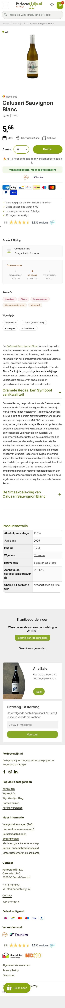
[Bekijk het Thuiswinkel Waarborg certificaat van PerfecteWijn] (12, 955)
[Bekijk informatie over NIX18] (33, 955)
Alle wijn (17, 23)
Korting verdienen (12, 807)
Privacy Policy (10, 970)
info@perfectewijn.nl (18, 889)
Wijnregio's (8, 793)
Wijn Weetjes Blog (12, 798)
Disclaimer (8, 975)
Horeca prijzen (10, 803)
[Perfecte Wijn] (29, 5)
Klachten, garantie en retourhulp (20, 843)
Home (5, 23)
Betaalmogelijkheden (14, 834)
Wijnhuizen (8, 788)
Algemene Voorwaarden (16, 965)
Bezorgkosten (10, 838)
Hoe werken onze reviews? (18, 829)
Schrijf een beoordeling (32, 637)
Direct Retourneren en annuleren (21, 852)
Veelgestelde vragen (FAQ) (18, 824)
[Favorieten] (52, 5)
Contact (7, 895)
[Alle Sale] (32, 681)
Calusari (51, 138)
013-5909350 (12, 885)
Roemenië (11, 96)
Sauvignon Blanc (30, 138)
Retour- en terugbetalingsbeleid (20, 848)
